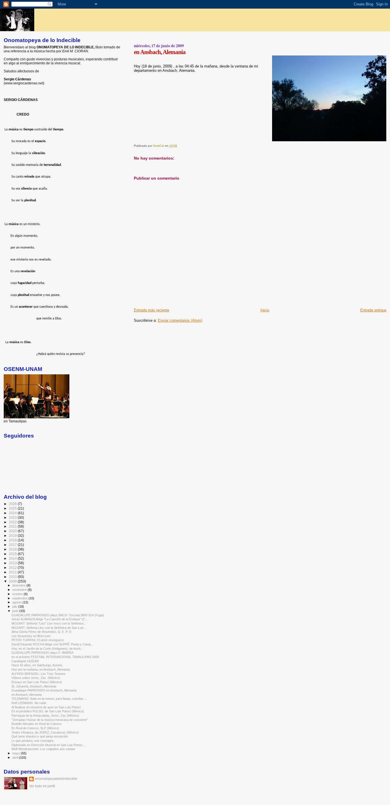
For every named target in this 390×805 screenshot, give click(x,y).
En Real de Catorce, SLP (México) (35, 728)
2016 (13, 549)
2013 (13, 563)
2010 (13, 577)
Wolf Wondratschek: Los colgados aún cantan (43, 749)
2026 (13, 504)
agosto (17, 602)
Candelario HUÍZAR (25, 661)
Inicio (264, 310)
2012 (13, 567)
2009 (13, 581)
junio (15, 611)
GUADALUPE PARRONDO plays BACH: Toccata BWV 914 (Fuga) (57, 615)
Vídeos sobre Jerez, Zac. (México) (35, 677)
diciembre (19, 585)
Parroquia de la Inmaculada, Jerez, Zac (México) (45, 715)
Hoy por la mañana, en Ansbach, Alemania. (41, 669)
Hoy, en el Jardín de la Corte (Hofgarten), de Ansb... (47, 648)
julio (15, 606)
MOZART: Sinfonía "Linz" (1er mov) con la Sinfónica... (48, 623)
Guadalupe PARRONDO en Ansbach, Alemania (44, 690)
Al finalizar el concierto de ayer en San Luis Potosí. (46, 707)
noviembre (20, 589)
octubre (18, 594)
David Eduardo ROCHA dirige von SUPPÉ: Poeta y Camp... (52, 644)
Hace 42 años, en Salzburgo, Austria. (37, 665)
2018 (13, 540)
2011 (13, 572)
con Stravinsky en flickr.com (31, 636)
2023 (13, 517)
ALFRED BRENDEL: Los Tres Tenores (38, 673)
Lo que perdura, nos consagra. (32, 740)
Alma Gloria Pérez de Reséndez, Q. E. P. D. (41, 631)
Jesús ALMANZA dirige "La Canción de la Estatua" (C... (49, 619)
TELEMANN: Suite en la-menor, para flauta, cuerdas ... (49, 698)
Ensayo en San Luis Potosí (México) (36, 682)
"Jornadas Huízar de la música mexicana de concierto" (49, 719)
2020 (13, 531)
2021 (13, 526)
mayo (16, 753)
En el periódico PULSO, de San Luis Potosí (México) (47, 711)
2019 (13, 535)
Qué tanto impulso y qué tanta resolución (39, 736)
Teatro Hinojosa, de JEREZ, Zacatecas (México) (45, 732)
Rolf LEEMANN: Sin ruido (28, 703)
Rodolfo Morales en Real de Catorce (36, 724)
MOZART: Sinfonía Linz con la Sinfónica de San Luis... (48, 627)
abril (15, 757)
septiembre (20, 598)
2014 (13, 558)
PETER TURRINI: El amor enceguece (37, 640)
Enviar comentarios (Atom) (180, 320)
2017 (13, 544)
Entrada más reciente (151, 310)
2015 (13, 554)
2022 (13, 522)
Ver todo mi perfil (42, 786)
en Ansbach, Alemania (26, 694)
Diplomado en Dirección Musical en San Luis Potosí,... (48, 745)
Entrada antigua (373, 310)
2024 (13, 513)
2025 (13, 508)
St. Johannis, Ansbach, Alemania (33, 686)
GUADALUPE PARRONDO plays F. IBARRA (42, 652)
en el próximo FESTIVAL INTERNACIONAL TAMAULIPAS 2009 (55, 657)
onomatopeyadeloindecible (56, 779)
